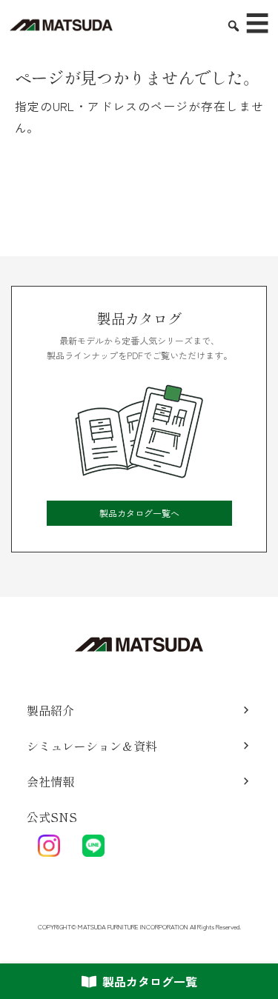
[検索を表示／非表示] (227, 20)
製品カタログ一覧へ (139, 513)
